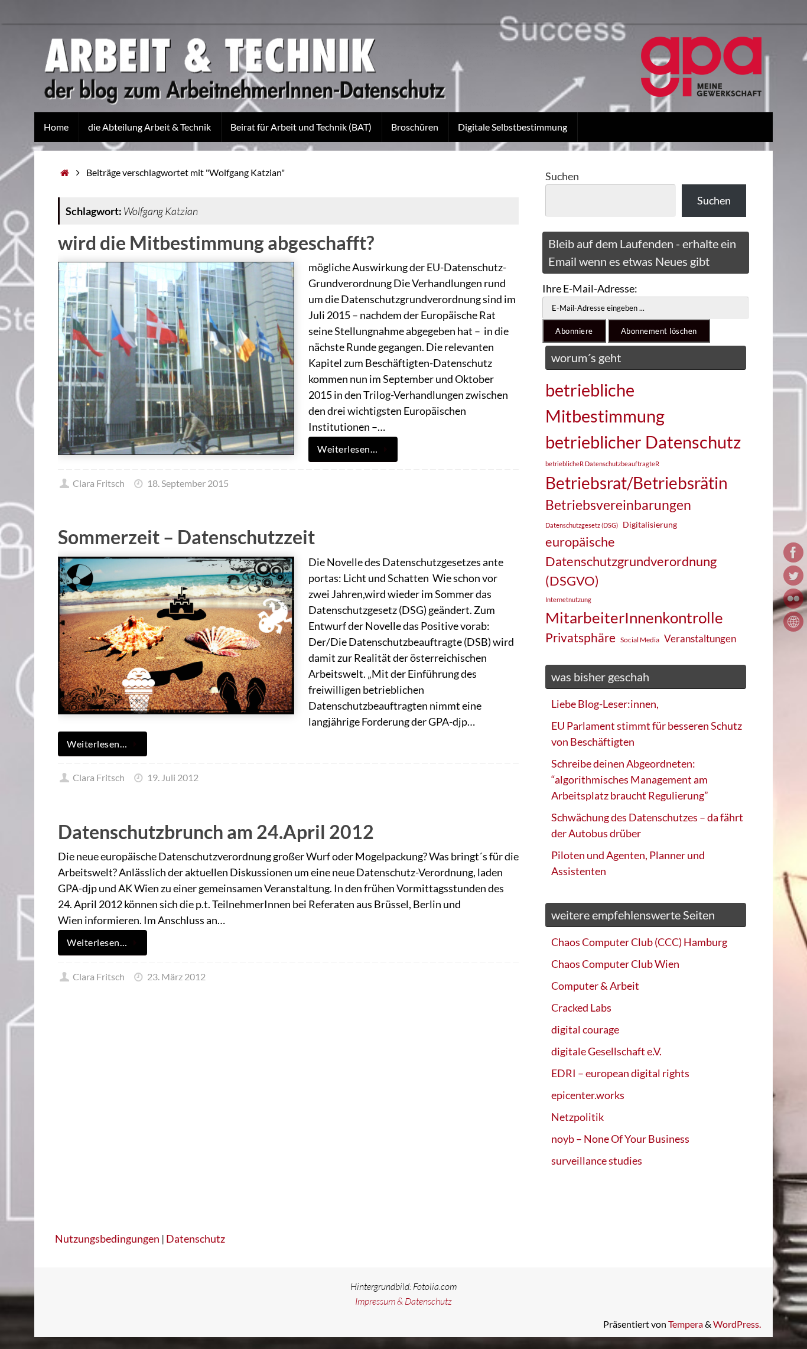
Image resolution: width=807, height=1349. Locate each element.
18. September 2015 (188, 483)
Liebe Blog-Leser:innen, (605, 703)
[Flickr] (793, 599)
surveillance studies (596, 1160)
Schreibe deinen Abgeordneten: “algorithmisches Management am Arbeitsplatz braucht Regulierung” (629, 779)
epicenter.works (587, 1094)
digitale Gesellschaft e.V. (606, 1051)
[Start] (64, 172)
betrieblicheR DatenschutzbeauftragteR (602, 463)
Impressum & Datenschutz (403, 1301)
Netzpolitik (577, 1116)
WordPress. (737, 1324)
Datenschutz (195, 1238)
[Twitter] (793, 575)
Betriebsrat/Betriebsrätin (636, 483)
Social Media (639, 639)
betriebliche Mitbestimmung (605, 402)
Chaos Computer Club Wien (615, 963)
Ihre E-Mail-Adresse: (589, 288)
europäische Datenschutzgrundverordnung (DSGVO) (631, 561)
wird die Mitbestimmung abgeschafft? (216, 242)
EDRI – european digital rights (620, 1073)
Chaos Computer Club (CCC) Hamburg (639, 941)
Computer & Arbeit (595, 985)
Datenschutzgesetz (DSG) (581, 525)
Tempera (685, 1324)
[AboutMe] (793, 622)
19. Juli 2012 (173, 777)
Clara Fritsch (99, 483)
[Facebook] (793, 552)
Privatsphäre (580, 637)
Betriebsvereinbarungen (618, 505)
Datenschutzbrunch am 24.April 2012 (216, 831)
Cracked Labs (581, 1007)
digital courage (585, 1029)
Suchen (562, 176)
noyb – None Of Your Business (620, 1138)
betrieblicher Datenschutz (643, 441)
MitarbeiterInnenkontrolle (634, 617)
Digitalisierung (650, 524)
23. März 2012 (176, 976)
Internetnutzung (568, 599)
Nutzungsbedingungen (107, 1238)
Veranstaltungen (700, 639)
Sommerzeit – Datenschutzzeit (186, 536)
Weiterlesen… (347, 448)
